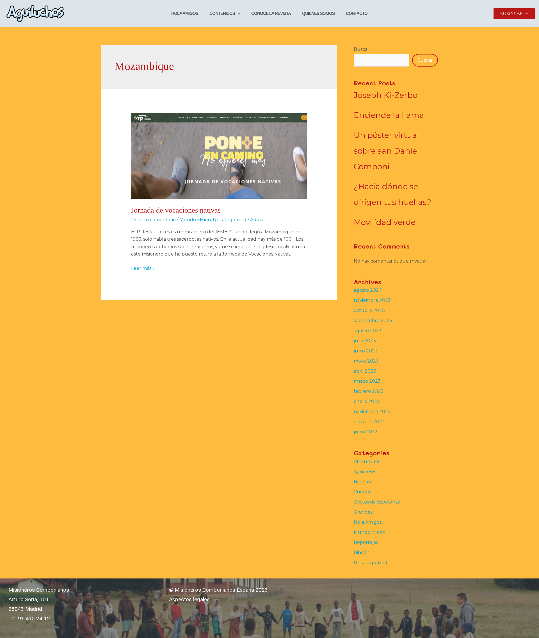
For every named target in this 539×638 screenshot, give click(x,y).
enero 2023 (367, 401)
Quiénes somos (318, 13)
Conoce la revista (271, 13)
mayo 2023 (366, 361)
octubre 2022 (369, 421)
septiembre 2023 (373, 320)
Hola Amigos (184, 13)
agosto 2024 (368, 290)
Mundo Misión (195, 219)
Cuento (362, 492)
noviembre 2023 (372, 300)
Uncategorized (229, 219)
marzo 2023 (367, 381)
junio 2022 (366, 431)
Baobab (362, 481)
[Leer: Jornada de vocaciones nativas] (219, 155)
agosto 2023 (368, 330)
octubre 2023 (369, 310)
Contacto (356, 13)
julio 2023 (365, 340)
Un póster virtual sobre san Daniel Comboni (386, 150)
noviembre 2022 (372, 411)
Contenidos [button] (222, 13)
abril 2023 (365, 371)
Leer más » (143, 268)
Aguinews (365, 471)
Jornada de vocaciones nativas (176, 210)
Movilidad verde (384, 222)
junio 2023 (366, 351)
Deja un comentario (153, 219)
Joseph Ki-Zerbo (385, 95)
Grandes (363, 512)
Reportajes (366, 542)
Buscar (361, 49)
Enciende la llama (389, 115)
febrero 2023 (368, 391)
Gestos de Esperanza (377, 502)
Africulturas (367, 461)
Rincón (361, 552)
